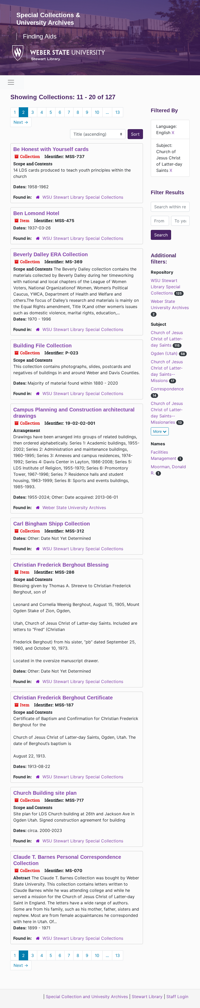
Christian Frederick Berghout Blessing (61, 565)
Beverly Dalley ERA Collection (50, 254)
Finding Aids (40, 36)
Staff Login (177, 996)
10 (97, 112)
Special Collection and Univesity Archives (87, 996)
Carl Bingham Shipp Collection (51, 524)
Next (21, 122)
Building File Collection (42, 345)
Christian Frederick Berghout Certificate (63, 697)
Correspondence (167, 388)
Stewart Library (147, 996)
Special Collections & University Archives (48, 18)
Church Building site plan (45, 793)
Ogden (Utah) (165, 353)
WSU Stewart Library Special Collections (82, 197)
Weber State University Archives (74, 507)
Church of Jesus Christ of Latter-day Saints (167, 339)
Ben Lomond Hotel (36, 213)
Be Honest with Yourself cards (51, 149)
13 (117, 112)
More (158, 431)
